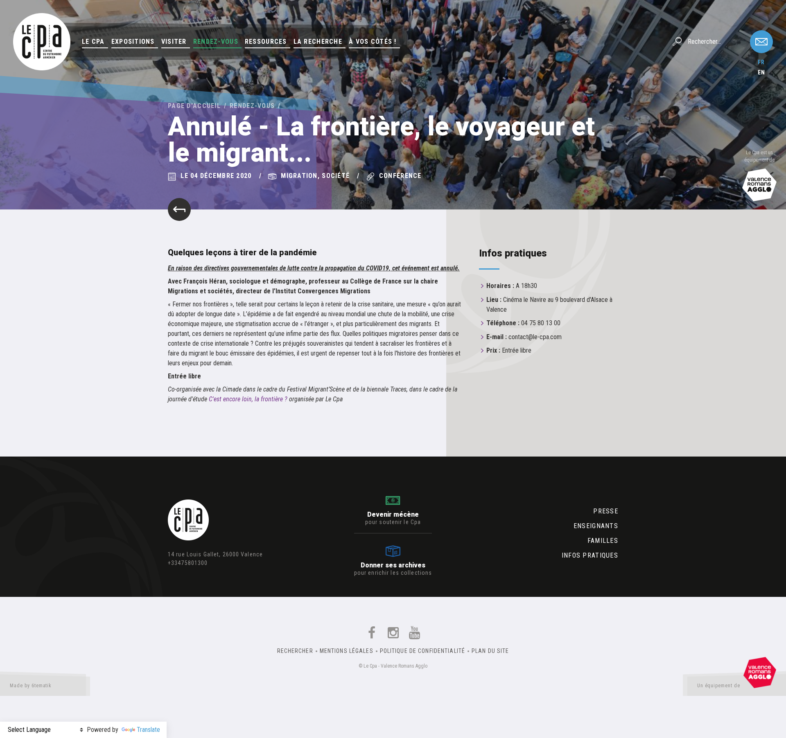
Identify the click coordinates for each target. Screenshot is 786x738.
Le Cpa (93, 41)
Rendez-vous (215, 41)
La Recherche (318, 41)
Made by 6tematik (31, 685)
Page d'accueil (194, 106)
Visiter (174, 41)
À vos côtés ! (373, 41)
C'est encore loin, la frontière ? (248, 399)
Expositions (133, 41)
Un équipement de (718, 685)
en (761, 72)
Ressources (266, 41)
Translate (148, 730)
